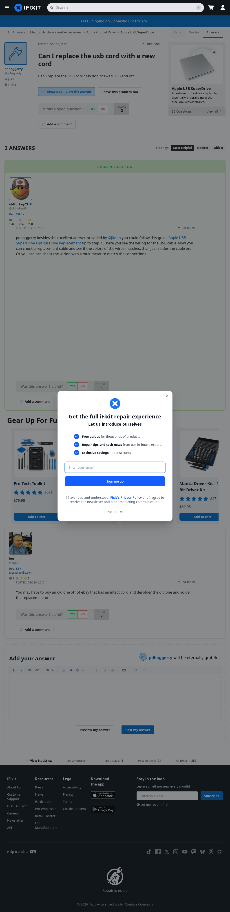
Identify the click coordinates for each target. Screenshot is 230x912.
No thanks (115, 511)
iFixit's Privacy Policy (125, 497)
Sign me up (115, 481)
